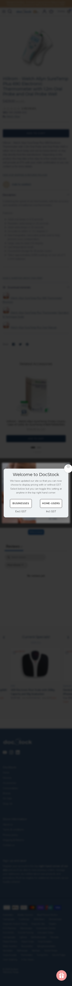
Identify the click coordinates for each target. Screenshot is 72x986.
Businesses (21, 503)
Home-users (51, 503)
